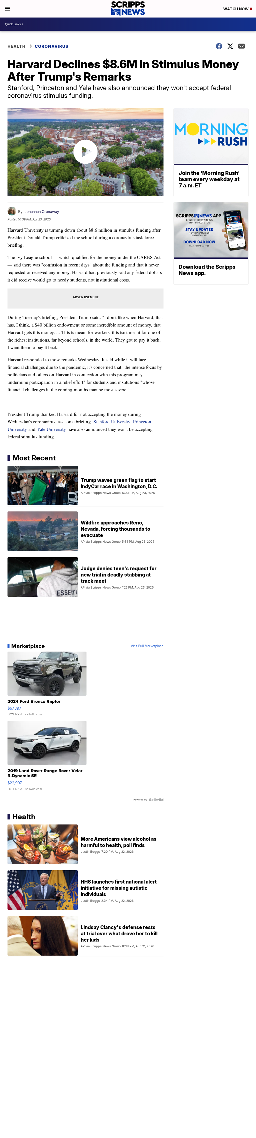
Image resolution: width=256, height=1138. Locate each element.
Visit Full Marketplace (147, 646)
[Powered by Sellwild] (156, 799)
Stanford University (112, 421)
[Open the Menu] (8, 9)
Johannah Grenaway (41, 211)
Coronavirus (51, 46)
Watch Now (236, 9)
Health (17, 46)
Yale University (51, 429)
